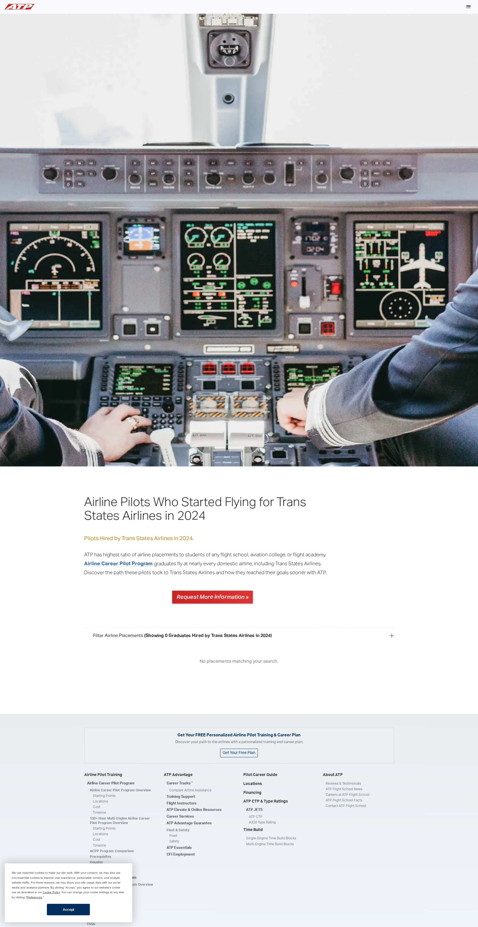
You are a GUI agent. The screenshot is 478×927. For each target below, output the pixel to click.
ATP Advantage (178, 775)
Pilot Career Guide (260, 775)
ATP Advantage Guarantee (189, 823)
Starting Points (104, 795)
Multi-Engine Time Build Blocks (270, 844)
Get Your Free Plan (239, 753)
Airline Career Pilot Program (118, 563)
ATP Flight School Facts (344, 800)
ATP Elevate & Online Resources (194, 810)
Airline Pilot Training (103, 775)
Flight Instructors (181, 803)
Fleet (173, 835)
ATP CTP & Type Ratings (265, 801)
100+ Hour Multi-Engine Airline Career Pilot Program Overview (120, 821)
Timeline (99, 812)
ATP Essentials (179, 848)
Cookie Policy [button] (51, 892)
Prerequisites (100, 856)
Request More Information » (212, 597)
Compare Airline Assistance (190, 790)
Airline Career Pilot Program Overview (120, 790)
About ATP (333, 775)
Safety (174, 841)
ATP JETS (254, 810)
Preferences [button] (34, 897)
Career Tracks (180, 783)
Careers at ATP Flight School (347, 794)
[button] (468, 6)
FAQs (91, 924)
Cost (96, 807)
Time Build (253, 830)
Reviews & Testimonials (343, 783)
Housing (96, 862)
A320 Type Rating (262, 822)
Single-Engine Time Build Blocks (271, 838)
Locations (100, 801)
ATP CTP (256, 816)
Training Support (181, 797)
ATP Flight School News (344, 789)
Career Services (180, 816)
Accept (68, 910)
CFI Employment (181, 854)
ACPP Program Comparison (112, 851)
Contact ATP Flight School (346, 806)
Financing (252, 793)
